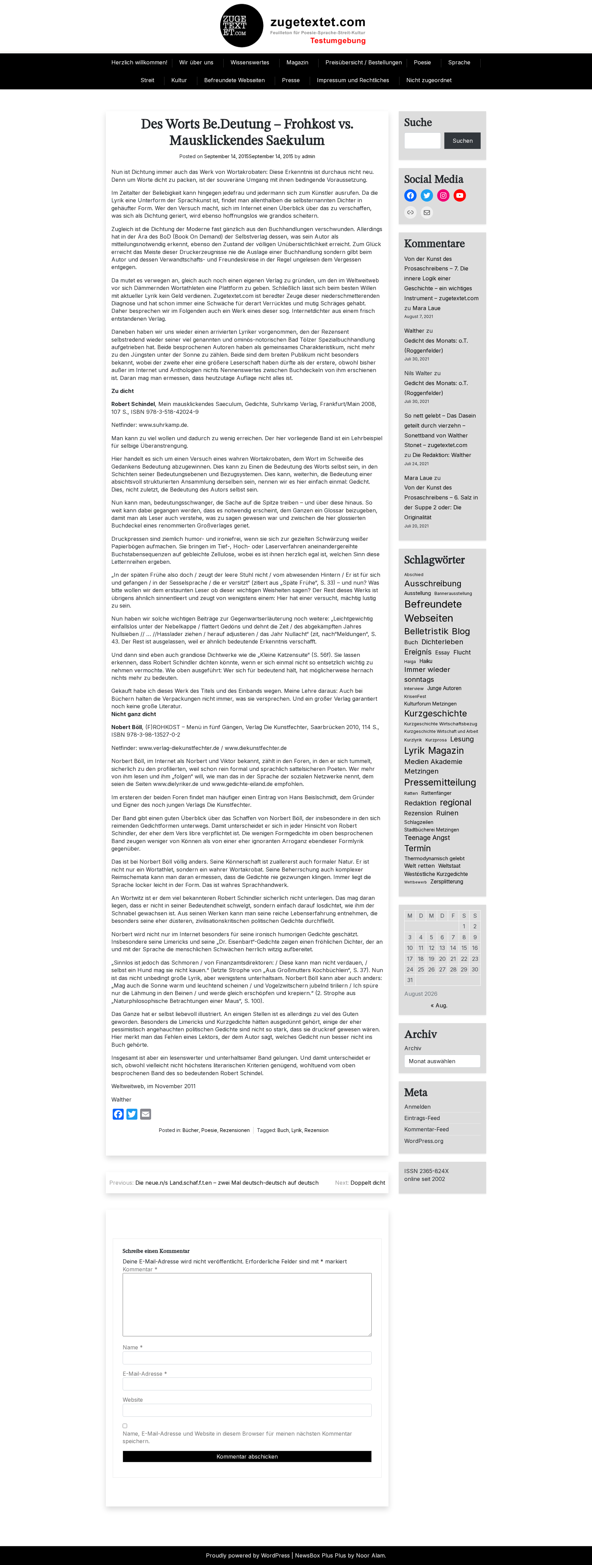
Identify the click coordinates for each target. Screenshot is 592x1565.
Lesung (462, 739)
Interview (414, 688)
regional (455, 802)
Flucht (462, 652)
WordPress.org (423, 1140)
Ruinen (447, 813)
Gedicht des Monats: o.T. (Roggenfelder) (436, 345)
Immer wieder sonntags (427, 674)
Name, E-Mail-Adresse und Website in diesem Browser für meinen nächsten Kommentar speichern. (237, 1437)
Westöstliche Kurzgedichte (436, 874)
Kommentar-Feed (426, 1129)
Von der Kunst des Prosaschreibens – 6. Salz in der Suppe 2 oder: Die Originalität (441, 502)
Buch (283, 1130)
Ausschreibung (432, 583)
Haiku (425, 661)
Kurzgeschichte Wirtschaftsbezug (440, 723)
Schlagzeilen (418, 822)
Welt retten (419, 865)
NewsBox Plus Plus (320, 1555)
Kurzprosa (436, 739)
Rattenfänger (436, 793)
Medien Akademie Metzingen (433, 766)
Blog (461, 631)
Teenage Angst (427, 838)
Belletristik (426, 631)
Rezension (317, 1130)
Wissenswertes (250, 62)
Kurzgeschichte (435, 713)
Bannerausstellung (453, 593)
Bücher (191, 1130)
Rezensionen (235, 1130)
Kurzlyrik (413, 739)
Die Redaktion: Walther (441, 454)
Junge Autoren (444, 688)
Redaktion (420, 803)
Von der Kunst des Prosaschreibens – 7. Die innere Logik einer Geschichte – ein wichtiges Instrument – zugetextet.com (441, 278)
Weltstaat (449, 866)
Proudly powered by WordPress (248, 1555)
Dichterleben (442, 642)
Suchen (463, 140)
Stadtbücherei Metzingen (431, 829)
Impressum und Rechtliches (353, 80)
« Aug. (439, 1005)
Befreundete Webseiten (234, 80)
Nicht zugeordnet (429, 80)
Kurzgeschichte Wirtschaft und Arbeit (441, 731)
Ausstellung (417, 593)
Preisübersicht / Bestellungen (363, 62)
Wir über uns (196, 62)
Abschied (413, 574)
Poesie (422, 62)
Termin (417, 848)
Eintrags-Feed (422, 1118)
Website (133, 1399)
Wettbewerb (415, 882)
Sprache (459, 62)
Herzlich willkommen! (139, 62)
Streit (147, 80)
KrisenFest (415, 696)
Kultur (179, 80)
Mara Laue (426, 308)
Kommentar (140, 1269)
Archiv (412, 1048)
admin (308, 156)
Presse (291, 80)
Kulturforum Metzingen (430, 704)
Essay (442, 652)
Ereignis (418, 651)
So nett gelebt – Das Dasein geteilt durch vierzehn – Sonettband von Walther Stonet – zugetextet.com (440, 430)
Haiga (410, 661)
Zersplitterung (446, 881)
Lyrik (297, 1130)
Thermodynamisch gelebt (434, 858)
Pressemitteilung (440, 782)
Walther (414, 330)
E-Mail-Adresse (145, 1373)
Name (133, 1347)
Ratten (411, 793)
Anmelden (417, 1106)
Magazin (297, 62)
